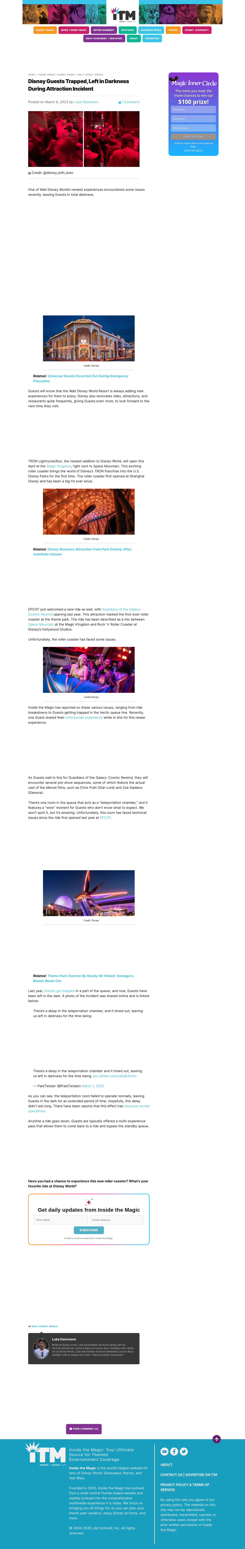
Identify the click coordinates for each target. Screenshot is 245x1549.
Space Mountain (41, 624)
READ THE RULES (193, 151)
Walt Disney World (90, 74)
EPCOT (105, 818)
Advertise (152, 38)
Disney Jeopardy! (197, 30)
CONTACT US (171, 1475)
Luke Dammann (86, 102)
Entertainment (104, 30)
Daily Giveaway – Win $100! (104, 38)
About (134, 38)
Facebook (174, 1452)
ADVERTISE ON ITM (201, 1475)
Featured (127, 30)
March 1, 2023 (93, 1086)
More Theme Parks (73, 30)
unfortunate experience (84, 718)
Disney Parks (45, 30)
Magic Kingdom (58, 466)
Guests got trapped (59, 991)
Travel (173, 30)
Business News (151, 30)
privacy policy (171, 1505)
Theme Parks (46, 74)
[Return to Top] (216, 1439)
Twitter (184, 1452)
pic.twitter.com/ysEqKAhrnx (115, 1076)
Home (31, 74)
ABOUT (166, 1465)
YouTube (164, 1452)
